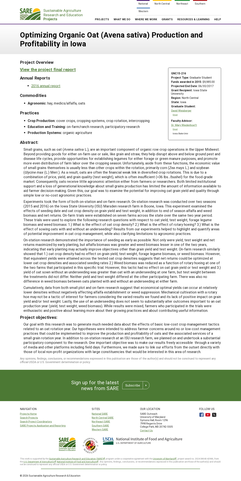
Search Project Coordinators (36, 421)
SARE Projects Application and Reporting (43, 425)
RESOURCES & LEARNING (193, 19)
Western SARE (100, 429)
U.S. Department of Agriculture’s (38, 461)
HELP (217, 19)
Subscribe (132, 385)
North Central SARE (103, 417)
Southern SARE (100, 425)
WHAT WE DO (122, 19)
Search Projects (29, 417)
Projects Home (28, 413)
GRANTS (167, 19)
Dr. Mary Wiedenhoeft (184, 125)
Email (175, 115)
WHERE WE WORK (146, 19)
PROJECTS (102, 19)
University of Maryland (163, 458)
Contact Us (146, 430)
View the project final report (48, 69)
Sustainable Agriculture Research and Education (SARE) (76, 458)
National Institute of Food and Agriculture (77, 461)
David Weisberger (181, 110)
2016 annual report (45, 85)
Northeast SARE (101, 421)
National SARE (100, 413)
